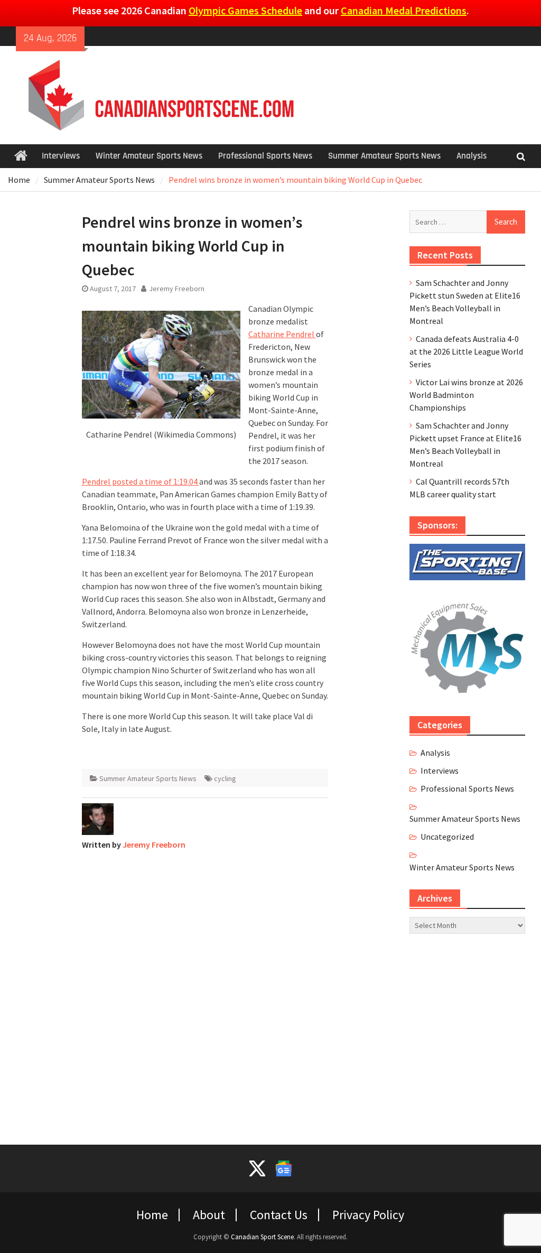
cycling (225, 778)
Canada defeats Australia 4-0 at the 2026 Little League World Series (466, 351)
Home (152, 1215)
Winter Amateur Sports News (149, 156)
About (209, 1215)
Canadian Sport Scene (262, 1236)
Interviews (61, 156)
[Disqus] (205, 991)
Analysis (471, 156)
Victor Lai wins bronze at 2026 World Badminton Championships (466, 395)
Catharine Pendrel (282, 334)
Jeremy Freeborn (176, 288)
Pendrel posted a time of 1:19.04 (140, 481)
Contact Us (278, 1215)
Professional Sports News (265, 156)
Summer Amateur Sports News (384, 156)
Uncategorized (447, 836)
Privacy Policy (368, 1215)
